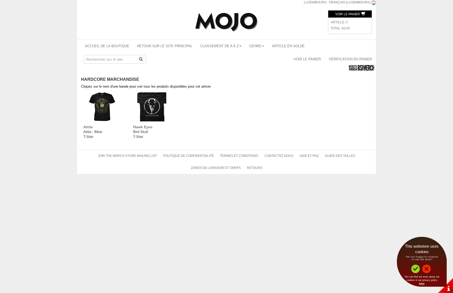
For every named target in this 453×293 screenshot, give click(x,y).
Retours (254, 168)
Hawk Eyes (143, 127)
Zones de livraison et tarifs (216, 168)
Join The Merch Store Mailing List (127, 156)
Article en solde (288, 46)
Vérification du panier (350, 59)
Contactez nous (279, 156)
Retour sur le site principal (164, 46)
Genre (255, 46)
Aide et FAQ (309, 156)
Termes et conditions (239, 156)
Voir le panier (348, 14)
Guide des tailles (340, 156)
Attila (88, 127)
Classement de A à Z (219, 46)
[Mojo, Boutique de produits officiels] (226, 22)
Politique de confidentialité (188, 156)
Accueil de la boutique (107, 46)
